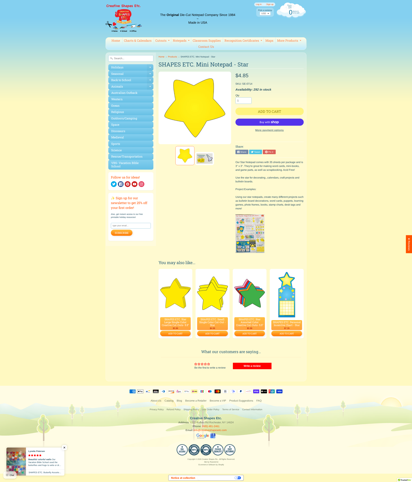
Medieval (117, 137)
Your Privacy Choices (216, 477)
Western (117, 99)
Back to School (132, 80)
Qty (237, 95)
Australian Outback (124, 93)
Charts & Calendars (137, 40)
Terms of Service (230, 409)
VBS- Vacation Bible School (125, 164)
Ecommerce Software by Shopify (211, 465)
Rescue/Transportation (127, 156)
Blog (179, 400)
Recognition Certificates (244, 41)
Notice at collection (183, 477)
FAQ (259, 400)
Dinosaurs (118, 131)
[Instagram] (141, 184)
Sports (115, 144)
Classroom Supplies (207, 40)
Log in (259, 4)
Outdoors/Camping (124, 118)
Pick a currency (265, 10)
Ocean (115, 106)
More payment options (269, 130)
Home (116, 40)
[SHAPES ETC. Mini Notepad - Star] (184, 155)
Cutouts (162, 41)
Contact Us (206, 47)
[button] (64, 447)
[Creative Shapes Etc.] (124, 19)
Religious (117, 112)
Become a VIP (218, 400)
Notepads (181, 41)
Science (116, 150)
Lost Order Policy (210, 409)
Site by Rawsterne (211, 462)
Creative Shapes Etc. (210, 459)
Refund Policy (174, 409)
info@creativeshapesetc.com (210, 430)
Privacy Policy (157, 409)
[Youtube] (134, 184)
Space (115, 124)
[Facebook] (121, 184)
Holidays (132, 68)
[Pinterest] (128, 184)
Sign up (269, 4)
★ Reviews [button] (409, 244)
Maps (269, 40)
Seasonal (132, 74)
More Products (289, 41)
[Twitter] (114, 184)
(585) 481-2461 (211, 426)
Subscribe (122, 232)
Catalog (168, 400)
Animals (132, 87)
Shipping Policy (191, 409)
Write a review (252, 366)
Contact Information (252, 409)
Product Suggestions (241, 400)
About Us (156, 400)
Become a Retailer (195, 400)
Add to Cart (175, 333)
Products (172, 57)
